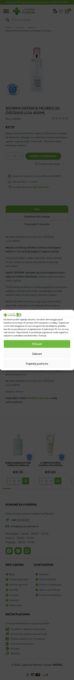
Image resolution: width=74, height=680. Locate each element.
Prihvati (37, 344)
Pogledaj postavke (37, 363)
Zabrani (37, 353)
